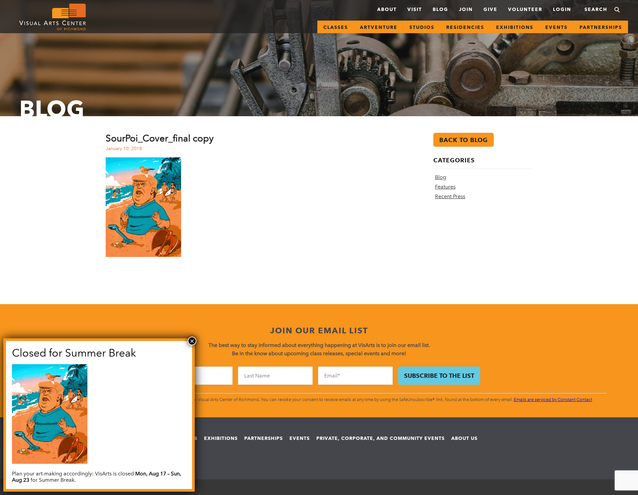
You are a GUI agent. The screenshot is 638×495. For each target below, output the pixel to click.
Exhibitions (514, 27)
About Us (464, 438)
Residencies (465, 27)
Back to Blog (463, 139)
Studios (421, 27)
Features (445, 187)
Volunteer (525, 9)
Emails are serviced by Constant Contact (553, 399)
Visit (414, 9)
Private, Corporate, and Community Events (380, 438)
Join (466, 9)
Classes (335, 27)
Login (562, 9)
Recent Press (450, 196)
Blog (440, 9)
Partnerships (601, 27)
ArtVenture (378, 27)
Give (490, 9)
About (387, 9)
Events (556, 27)
